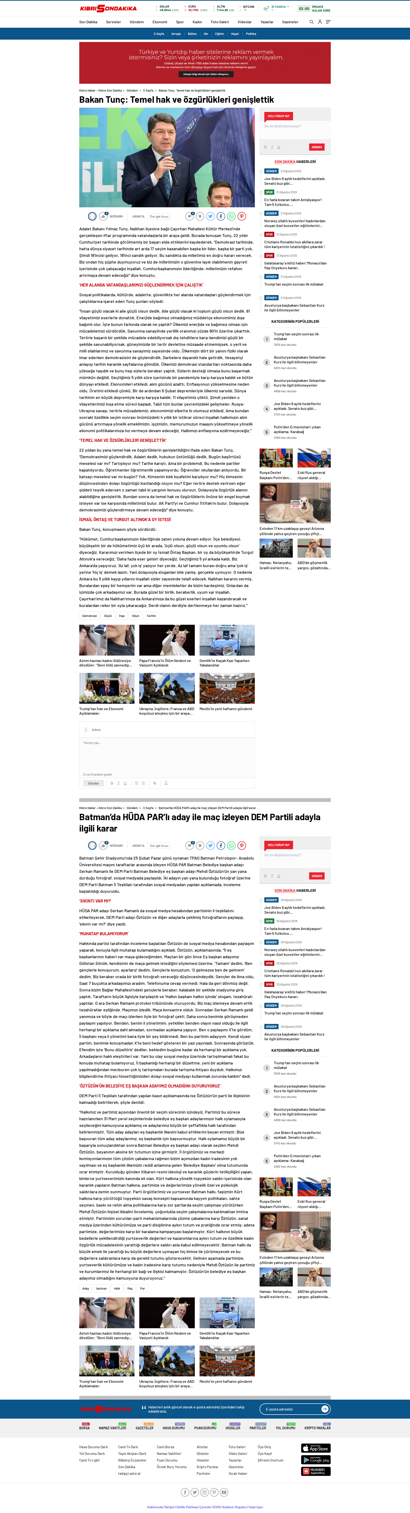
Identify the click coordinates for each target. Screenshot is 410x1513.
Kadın (197, 21)
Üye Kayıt (265, 1453)
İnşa (122, 616)
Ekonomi (160, 21)
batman (101, 1288)
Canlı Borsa (165, 1447)
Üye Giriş (264, 1447)
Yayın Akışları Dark (132, 1453)
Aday (85, 1288)
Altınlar (202, 1447)
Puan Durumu (205, 1426)
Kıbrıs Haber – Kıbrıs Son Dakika (100, 90)
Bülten (192, 34)
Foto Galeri (220, 21)
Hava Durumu (174, 1426)
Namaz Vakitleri (112, 1426)
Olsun (135, 616)
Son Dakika (88, 21)
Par (142, 1288)
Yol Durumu (285, 1426)
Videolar (245, 21)
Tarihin (151, 616)
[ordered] (136, 783)
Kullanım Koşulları (235, 1507)
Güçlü (108, 616)
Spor (180, 21)
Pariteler (258, 1426)
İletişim (170, 1507)
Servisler (113, 21)
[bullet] (143, 783)
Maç (130, 1288)
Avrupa (176, 34)
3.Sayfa (159, 34)
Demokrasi (89, 616)
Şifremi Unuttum (270, 1460)
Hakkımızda (155, 1507)
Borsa (84, 1426)
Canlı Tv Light (89, 1460)
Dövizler (203, 1453)
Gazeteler (290, 21)
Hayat (235, 34)
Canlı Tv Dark (128, 1447)
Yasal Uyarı (256, 1507)
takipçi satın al (129, 1473)
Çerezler (205, 1507)
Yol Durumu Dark (92, 1453)
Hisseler (233, 1426)
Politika (251, 34)
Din (206, 34)
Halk (117, 1288)
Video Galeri (238, 1453)
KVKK (217, 1507)
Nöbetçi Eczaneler (132, 1460)
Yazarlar (267, 21)
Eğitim (219, 34)
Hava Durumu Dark (93, 1447)
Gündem (137, 21)
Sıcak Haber (238, 1473)
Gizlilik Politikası (187, 1507)
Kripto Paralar (318, 1426)
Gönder (93, 783)
